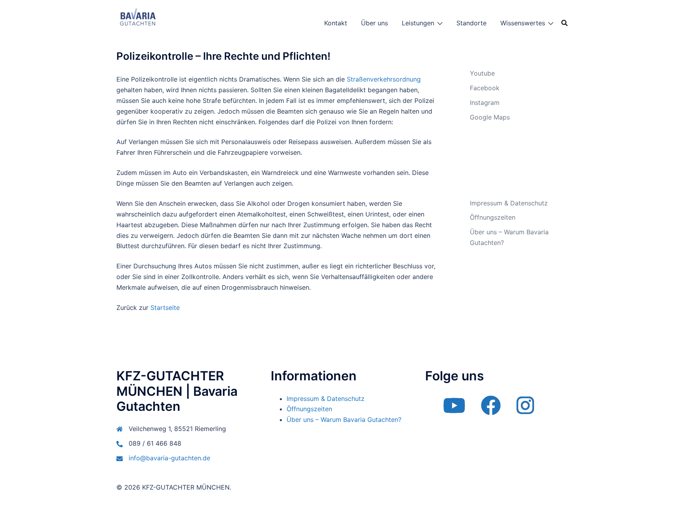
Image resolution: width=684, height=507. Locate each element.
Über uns (374, 23)
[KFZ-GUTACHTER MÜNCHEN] (137, 22)
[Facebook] (491, 410)
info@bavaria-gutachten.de (169, 458)
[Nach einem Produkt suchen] (564, 23)
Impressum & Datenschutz (509, 203)
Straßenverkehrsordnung (384, 79)
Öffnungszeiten (492, 217)
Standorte (471, 23)
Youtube (482, 73)
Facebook (485, 88)
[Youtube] (454, 410)
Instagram (485, 102)
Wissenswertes (522, 23)
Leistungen (418, 23)
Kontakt (335, 23)
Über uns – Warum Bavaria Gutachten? (344, 419)
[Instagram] (525, 410)
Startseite (165, 307)
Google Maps (490, 117)
